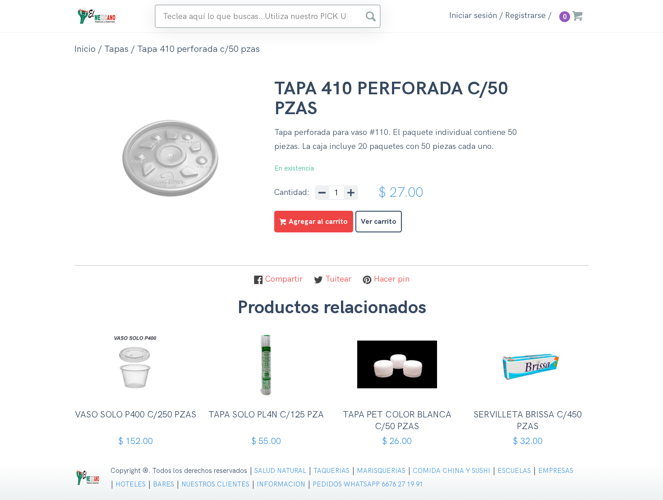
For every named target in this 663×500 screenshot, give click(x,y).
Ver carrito (378, 222)
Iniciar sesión (473, 15)
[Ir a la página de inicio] (97, 15)
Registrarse (525, 15)
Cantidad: (291, 192)
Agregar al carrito (138, 390)
